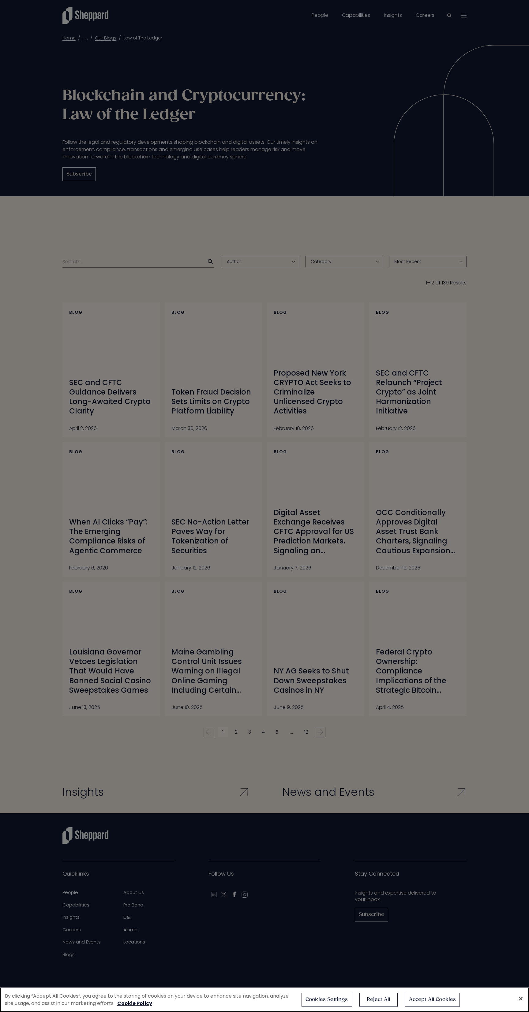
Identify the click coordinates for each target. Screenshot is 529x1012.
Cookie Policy (134, 1003)
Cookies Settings (327, 1000)
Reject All (378, 1000)
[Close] (520, 999)
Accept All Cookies (432, 1000)
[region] (264, 1000)
